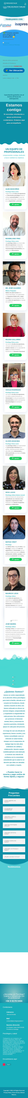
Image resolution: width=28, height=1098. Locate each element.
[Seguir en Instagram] (4, 1064)
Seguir (8, 1064)
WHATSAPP (15, 131)
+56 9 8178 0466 (14, 1001)
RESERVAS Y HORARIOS (15, 782)
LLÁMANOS (15, 137)
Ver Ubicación (16, 70)
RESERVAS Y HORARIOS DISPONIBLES (15, 87)
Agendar (16, 204)
